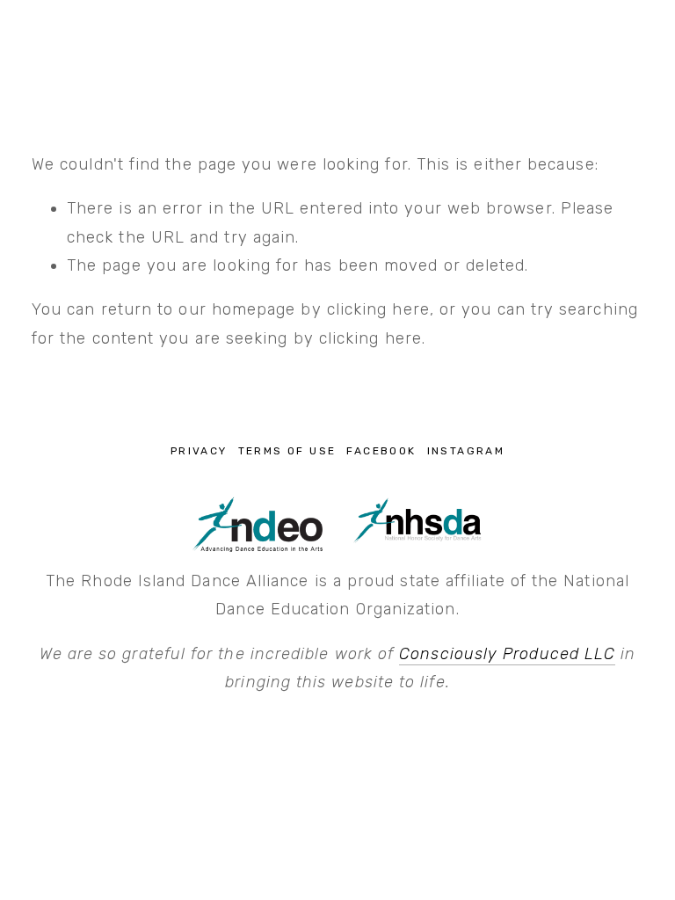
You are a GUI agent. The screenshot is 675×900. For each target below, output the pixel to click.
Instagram (466, 451)
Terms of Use (287, 451)
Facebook (381, 451)
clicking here (378, 309)
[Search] (39, 40)
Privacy (199, 451)
